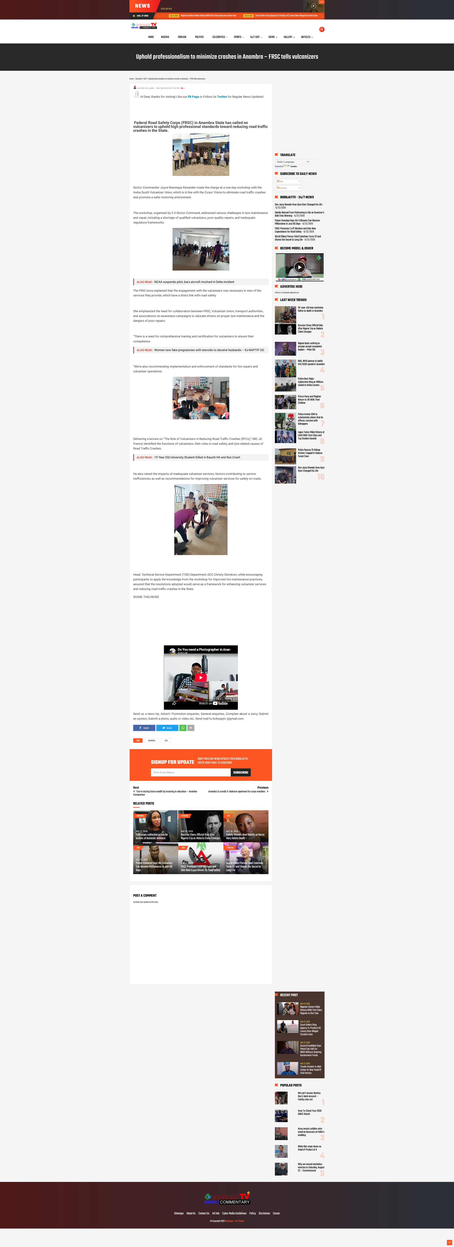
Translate (293, 166)
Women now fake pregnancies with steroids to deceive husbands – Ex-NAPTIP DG (209, 350)
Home (151, 37)
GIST (166, 741)
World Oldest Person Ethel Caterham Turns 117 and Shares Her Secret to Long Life (244, 867)
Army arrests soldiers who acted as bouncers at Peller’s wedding (311, 1132)
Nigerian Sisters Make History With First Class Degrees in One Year (197, 16)
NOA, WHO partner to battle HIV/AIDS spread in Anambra (311, 363)
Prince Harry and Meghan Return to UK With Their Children (309, 399)
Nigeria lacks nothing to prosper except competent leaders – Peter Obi (310, 346)
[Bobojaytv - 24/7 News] (227, 1206)
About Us (191, 1214)
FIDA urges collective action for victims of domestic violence (152, 836)
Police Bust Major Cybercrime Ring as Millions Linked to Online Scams (310, 382)
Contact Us (203, 1214)
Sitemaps (179, 1214)
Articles (305, 37)
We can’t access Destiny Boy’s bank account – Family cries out (309, 1096)
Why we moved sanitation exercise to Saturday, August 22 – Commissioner (311, 1167)
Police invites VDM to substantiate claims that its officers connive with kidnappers (310, 419)
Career (276, 1214)
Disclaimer (264, 1214)
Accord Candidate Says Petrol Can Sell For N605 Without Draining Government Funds (310, 1051)
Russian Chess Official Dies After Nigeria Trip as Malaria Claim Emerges (200, 836)
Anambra (151, 741)
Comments (283, 188)
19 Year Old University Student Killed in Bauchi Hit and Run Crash (197, 457)
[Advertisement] (197, 107)
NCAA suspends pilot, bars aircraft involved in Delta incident (194, 282)
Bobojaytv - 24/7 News (234, 1221)
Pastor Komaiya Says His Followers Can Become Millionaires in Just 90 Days (154, 867)
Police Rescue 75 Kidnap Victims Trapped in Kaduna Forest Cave (310, 453)
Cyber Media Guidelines (234, 1214)
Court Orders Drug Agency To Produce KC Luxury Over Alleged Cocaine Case (276, 16)
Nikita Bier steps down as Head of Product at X (309, 1148)
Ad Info (215, 1214)
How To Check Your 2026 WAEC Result (310, 1112)
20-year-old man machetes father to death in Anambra (310, 309)
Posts (281, 181)
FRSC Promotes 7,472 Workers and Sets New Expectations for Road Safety (200, 868)
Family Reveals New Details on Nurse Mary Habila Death (245, 836)
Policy (252, 1214)
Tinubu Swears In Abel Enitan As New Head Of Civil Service (310, 1069)
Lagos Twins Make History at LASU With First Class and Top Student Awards (311, 435)
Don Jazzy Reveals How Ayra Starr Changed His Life (298, 204)
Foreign (185, 816)
